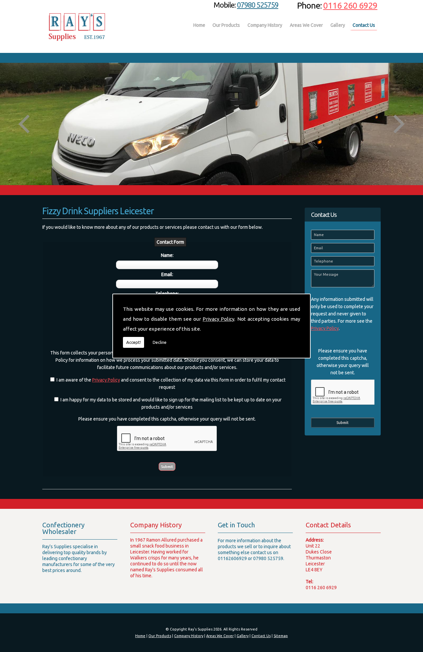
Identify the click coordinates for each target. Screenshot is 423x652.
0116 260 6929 (350, 5)
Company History (265, 25)
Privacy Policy (218, 319)
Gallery (337, 25)
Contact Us (364, 25)
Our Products (226, 25)
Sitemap (281, 636)
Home (199, 25)
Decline (160, 342)
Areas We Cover (306, 25)
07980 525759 (257, 5)
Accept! (133, 342)
